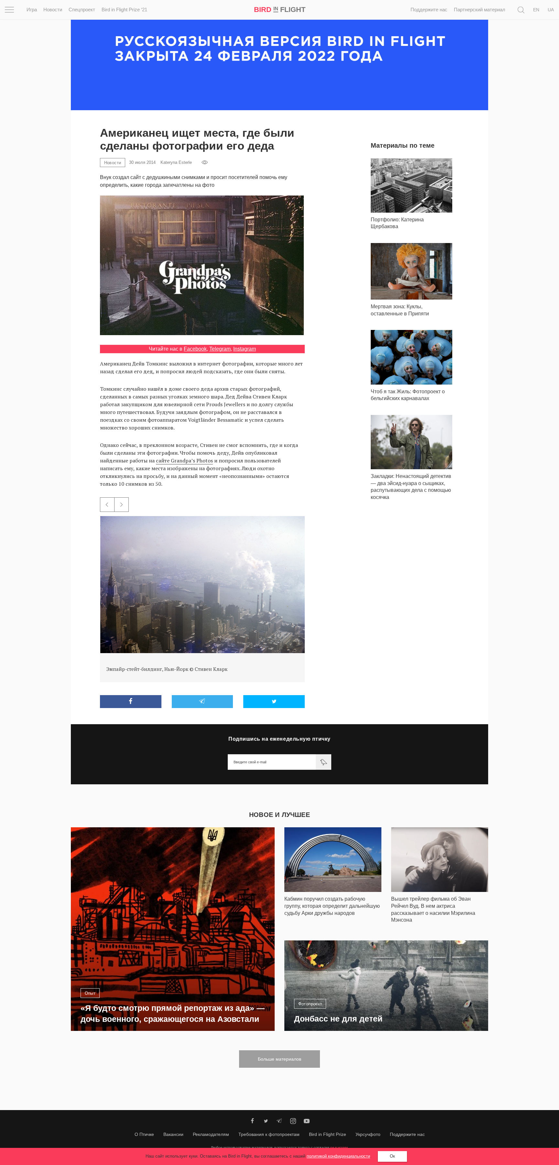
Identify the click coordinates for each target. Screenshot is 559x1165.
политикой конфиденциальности (338, 1156)
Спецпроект (82, 9)
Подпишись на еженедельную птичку (279, 739)
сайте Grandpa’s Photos (184, 460)
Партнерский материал (479, 9)
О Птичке (144, 1134)
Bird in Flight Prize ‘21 (124, 9)
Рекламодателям (211, 1134)
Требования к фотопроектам (269, 1134)
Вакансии (173, 1134)
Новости (52, 9)
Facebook (195, 349)
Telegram (220, 349)
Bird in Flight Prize (327, 1134)
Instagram (244, 349)
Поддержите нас (429, 9)
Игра (32, 9)
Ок (392, 1156)
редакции (339, 1147)
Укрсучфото (368, 1134)
